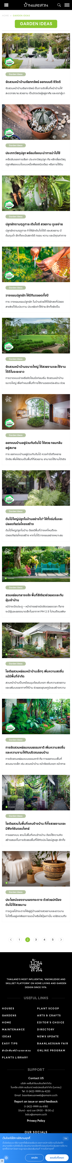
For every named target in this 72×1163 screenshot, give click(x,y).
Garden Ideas (15, 74)
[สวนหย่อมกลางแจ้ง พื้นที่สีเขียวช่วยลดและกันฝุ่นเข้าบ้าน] (36, 564)
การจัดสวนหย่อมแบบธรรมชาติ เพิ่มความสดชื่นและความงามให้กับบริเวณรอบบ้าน (35, 750)
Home (5, 15)
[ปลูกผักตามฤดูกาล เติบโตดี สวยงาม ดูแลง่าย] (36, 193)
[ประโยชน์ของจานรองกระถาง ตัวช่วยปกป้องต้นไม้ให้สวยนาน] (36, 869)
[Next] (61, 939)
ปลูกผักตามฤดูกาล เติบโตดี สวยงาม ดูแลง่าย (34, 224)
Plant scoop (48, 1008)
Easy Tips (10, 1043)
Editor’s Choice (51, 1022)
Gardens (9, 1015)
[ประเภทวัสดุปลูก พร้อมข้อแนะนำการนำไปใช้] (36, 122)
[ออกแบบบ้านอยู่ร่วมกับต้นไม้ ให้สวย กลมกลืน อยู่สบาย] (36, 412)
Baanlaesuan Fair (52, 1043)
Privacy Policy (36, 1121)
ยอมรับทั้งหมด (57, 1158)
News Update (48, 1036)
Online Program (51, 1050)
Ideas (6, 1036)
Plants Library (15, 1057)
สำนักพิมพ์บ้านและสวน (16, 1050)
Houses (8, 1008)
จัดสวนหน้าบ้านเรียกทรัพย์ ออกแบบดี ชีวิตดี (33, 81)
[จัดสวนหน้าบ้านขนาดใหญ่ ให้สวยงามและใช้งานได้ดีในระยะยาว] (36, 335)
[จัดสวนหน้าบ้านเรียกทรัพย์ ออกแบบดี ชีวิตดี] (36, 51)
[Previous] (10, 939)
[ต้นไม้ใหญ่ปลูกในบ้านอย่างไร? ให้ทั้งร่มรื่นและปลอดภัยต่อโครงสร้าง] (36, 488)
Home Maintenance (13, 1026)
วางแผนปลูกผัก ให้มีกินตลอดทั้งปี (27, 295)
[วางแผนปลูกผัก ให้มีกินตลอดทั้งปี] (36, 264)
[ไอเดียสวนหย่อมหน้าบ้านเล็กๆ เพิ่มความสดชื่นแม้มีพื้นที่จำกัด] (36, 640)
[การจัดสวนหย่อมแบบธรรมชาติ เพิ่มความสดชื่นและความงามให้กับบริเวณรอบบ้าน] (36, 716)
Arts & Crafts (49, 1015)
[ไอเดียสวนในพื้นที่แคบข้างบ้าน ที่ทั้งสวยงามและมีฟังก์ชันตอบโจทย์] (36, 792)
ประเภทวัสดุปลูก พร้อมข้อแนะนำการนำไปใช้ (33, 153)
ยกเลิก (34, 1158)
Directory (46, 1029)
